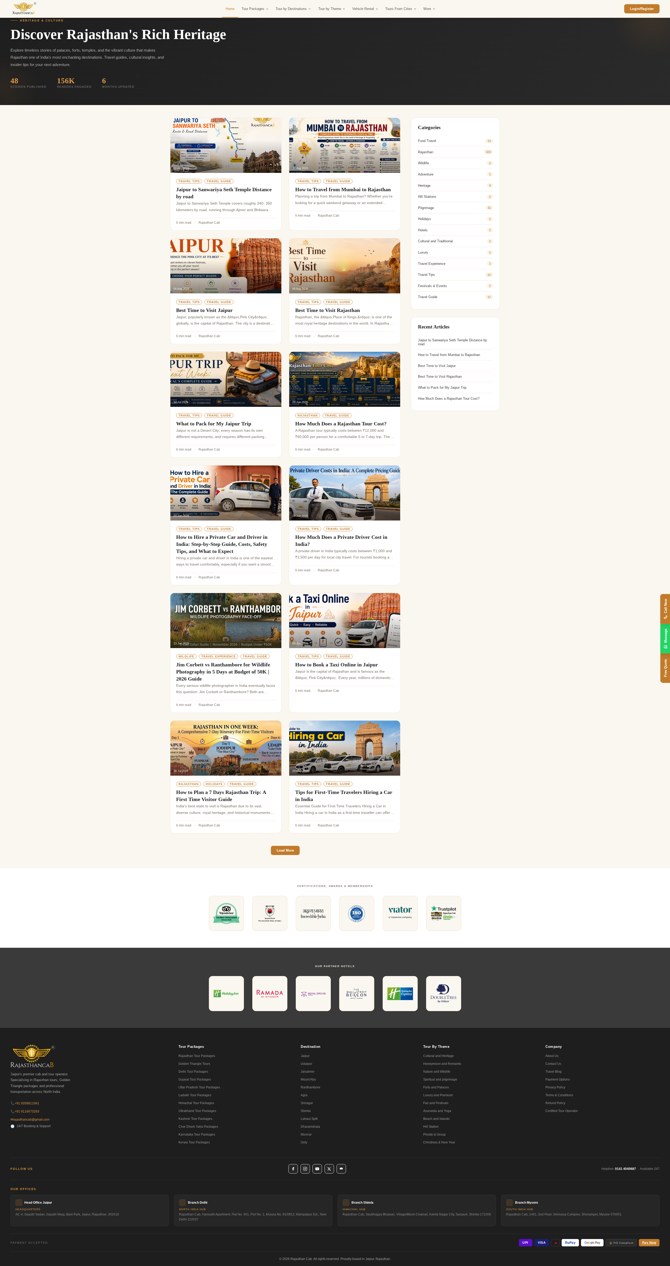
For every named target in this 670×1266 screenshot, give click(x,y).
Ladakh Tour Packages (194, 1095)
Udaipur (306, 1064)
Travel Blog (553, 1071)
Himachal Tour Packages (196, 1103)
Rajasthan (308, 415)
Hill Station (431, 1126)
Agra (304, 1095)
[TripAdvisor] (341, 1169)
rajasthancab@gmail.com (29, 1119)
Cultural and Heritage (438, 1056)
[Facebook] (293, 1169)
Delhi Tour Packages (193, 1071)
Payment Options (557, 1079)
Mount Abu (308, 1079)
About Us (552, 1056)
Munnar (306, 1134)
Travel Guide (219, 181)
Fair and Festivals (435, 1103)
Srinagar (307, 1103)
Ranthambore (310, 1087)
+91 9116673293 (24, 1111)
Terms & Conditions (559, 1095)
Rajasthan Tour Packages (196, 1056)
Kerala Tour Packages (194, 1142)
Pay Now (649, 1242)
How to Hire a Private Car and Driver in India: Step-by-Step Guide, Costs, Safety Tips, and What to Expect (221, 544)
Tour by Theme (329, 9)
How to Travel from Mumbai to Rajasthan (343, 189)
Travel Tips (189, 181)
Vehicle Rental (363, 9)
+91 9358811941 (24, 1103)
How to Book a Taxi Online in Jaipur (336, 664)
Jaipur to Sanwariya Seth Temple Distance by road (452, 342)
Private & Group (434, 1134)
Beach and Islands (436, 1119)
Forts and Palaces (436, 1087)
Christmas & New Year (439, 1142)
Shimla (306, 1111)
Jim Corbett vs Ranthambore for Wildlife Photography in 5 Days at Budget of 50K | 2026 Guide (223, 672)
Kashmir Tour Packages (195, 1119)
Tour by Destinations (291, 9)
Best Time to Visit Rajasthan (327, 310)
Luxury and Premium (438, 1095)
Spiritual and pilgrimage (440, 1079)
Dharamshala (310, 1126)
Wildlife (186, 656)
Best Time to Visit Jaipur (204, 310)
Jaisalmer (308, 1071)
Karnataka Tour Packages (196, 1134)
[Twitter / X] (329, 1169)
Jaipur (305, 1056)
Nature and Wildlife (436, 1071)
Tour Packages (253, 9)
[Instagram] (305, 1169)
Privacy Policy (555, 1087)
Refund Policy (555, 1103)
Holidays (214, 784)
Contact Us (553, 1064)
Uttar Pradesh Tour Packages (199, 1087)
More (427, 9)
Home (230, 9)
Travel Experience (218, 656)
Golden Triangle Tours (194, 1064)
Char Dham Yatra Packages (198, 1126)
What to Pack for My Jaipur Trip (213, 423)
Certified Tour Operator (561, 1111)
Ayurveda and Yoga (437, 1111)
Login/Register (642, 9)
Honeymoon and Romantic (442, 1064)
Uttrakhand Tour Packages (197, 1111)
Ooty (304, 1142)
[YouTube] (317, 1169)
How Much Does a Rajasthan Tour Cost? (341, 423)
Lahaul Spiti (309, 1119)
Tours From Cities (398, 9)
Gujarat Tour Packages (194, 1079)
